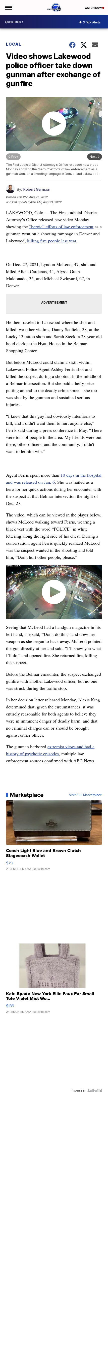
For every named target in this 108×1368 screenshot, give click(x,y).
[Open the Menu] (8, 7)
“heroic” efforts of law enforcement (61, 226)
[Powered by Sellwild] (94, 1090)
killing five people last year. (52, 241)
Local (13, 44)
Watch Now (93, 7)
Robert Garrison (36, 189)
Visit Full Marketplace (85, 795)
